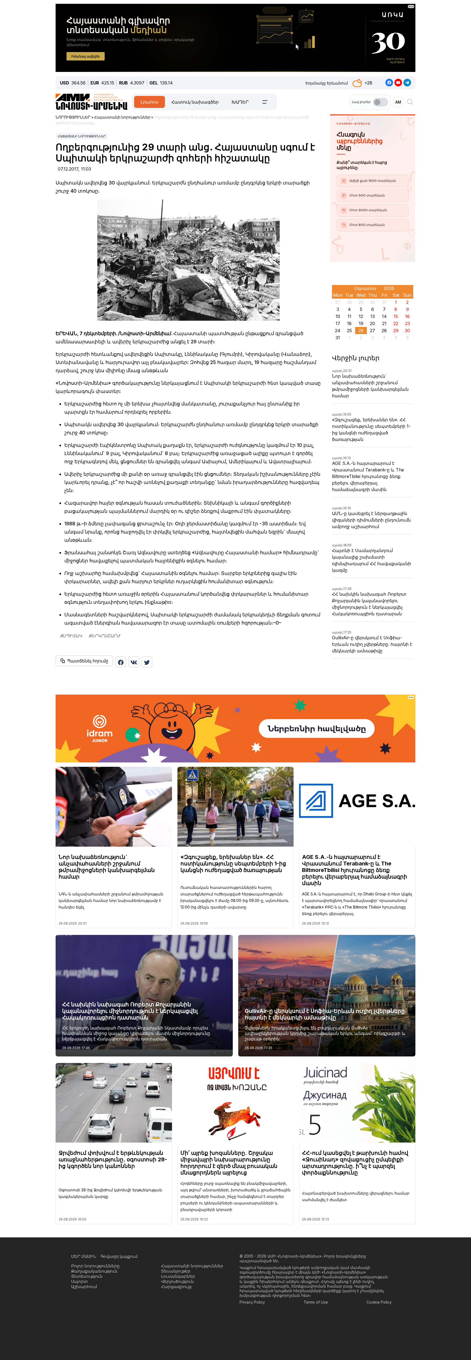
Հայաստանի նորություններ (82, 136)
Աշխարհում (84, 1286)
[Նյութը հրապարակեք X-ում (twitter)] (147, 662)
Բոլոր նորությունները (95, 1265)
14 (384, 316)
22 (395, 323)
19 (361, 323)
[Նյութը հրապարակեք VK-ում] (134, 662)
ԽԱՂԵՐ (240, 102)
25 (349, 330)
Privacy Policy (252, 1302)
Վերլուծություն (177, 1281)
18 (349, 323)
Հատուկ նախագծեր (195, 102)
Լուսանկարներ (178, 1276)
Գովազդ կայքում (119, 1256)
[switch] (380, 102)
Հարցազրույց (176, 1286)
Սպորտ (79, 1281)
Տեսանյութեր (176, 1271)
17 (338, 323)
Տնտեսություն (86, 1276)
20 (372, 323)
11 (349, 316)
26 (361, 330)
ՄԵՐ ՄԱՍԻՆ (83, 1256)
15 (396, 316)
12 (361, 316)
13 (372, 316)
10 (338, 316)
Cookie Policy (379, 1302)
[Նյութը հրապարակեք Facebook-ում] (120, 662)
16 (407, 316)
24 (337, 330)
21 (384, 323)
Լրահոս (149, 102)
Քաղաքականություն (94, 1271)
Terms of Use (316, 1302)
